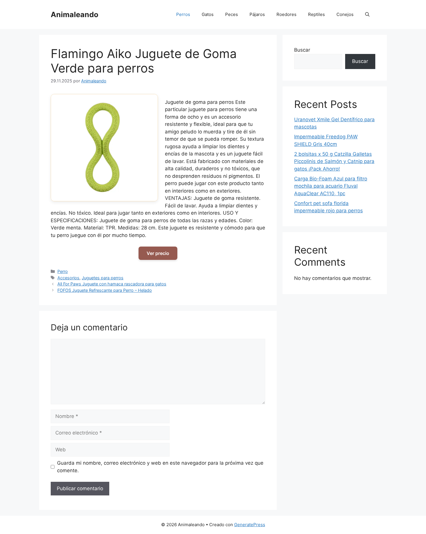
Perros (183, 14)
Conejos (345, 14)
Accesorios (68, 277)
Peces (231, 14)
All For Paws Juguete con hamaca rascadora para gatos (111, 283)
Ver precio (158, 253)
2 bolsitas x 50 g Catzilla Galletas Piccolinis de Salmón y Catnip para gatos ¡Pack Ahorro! (334, 161)
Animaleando (74, 14)
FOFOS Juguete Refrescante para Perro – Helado (104, 290)
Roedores (286, 14)
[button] (367, 14)
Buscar (302, 50)
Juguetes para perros (102, 277)
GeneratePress (249, 524)
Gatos (208, 14)
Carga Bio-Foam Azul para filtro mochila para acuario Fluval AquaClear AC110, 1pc (330, 186)
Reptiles (316, 14)
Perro (62, 271)
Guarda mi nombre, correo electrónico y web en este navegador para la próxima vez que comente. (160, 466)
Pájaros (257, 14)
